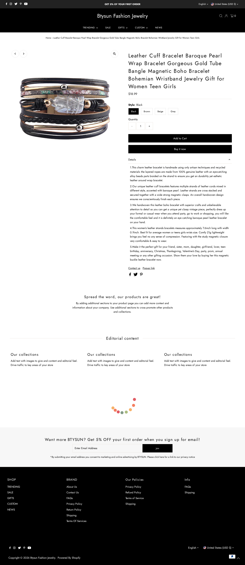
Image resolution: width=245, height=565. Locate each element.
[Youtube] (25, 4)
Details (132, 160)
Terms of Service (135, 498)
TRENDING (89, 27)
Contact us (134, 268)
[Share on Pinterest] (141, 275)
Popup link (149, 268)
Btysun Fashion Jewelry (122, 16)
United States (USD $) (225, 4)
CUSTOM (140, 27)
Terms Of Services (76, 521)
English (202, 4)
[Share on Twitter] (136, 275)
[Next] (23, 53)
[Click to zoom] (114, 54)
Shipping (71, 515)
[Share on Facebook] (130, 275)
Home (48, 37)
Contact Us (72, 492)
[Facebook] (6, 4)
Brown (147, 111)
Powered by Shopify (69, 558)
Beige (160, 111)
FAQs (69, 498)
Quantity (133, 119)
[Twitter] (16, 4)
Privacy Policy (74, 504)
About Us (71, 487)
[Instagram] (11, 4)
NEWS (158, 27)
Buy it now (180, 149)
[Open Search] (220, 15)
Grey (173, 111)
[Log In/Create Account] (226, 15)
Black (133, 111)
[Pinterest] (20, 4)
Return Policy (73, 510)
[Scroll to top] (238, 558)
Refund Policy (133, 492)
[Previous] (15, 53)
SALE (108, 27)
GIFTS (121, 27)
